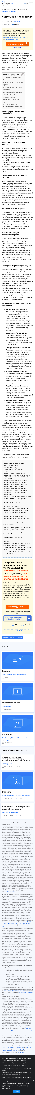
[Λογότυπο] (7, 3)
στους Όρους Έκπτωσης (26, 1030)
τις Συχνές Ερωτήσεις (10, 891)
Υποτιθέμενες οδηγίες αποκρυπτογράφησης (10, 96)
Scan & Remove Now (15, 44)
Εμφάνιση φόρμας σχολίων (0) (12, 637)
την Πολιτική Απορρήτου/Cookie (9, 923)
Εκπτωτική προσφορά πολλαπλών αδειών (13, 618)
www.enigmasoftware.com (19, 969)
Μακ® (22, 626)
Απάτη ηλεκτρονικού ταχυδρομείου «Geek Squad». (16, 759)
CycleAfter (7, 734)
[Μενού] (31, 3)
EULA (28, 37)
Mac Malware (6, 738)
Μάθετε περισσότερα (7, 1088)
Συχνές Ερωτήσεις (23, 1049)
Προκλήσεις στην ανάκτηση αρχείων (12, 101)
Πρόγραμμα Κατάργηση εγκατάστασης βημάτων (19, 1058)
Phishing (5, 764)
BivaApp (6, 671)
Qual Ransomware (11, 703)
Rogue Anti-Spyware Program (11, 795)
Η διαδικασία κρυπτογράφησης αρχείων (13, 83)
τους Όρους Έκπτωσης (25, 923)
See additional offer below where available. (15, 37)
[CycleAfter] (17, 723)
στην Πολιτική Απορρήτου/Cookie (10, 1030)
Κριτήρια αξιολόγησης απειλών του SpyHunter (14, 1060)
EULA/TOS (28, 921)
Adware (13, 738)
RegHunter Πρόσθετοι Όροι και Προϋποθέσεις (14, 1065)
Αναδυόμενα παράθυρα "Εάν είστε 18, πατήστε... (16, 807)
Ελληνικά (27, 3)
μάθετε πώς (21, 1052)
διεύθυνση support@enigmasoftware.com (14, 990)
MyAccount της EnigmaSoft (26, 992)
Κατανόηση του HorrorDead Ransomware (12, 79)
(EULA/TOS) (27, 1028)
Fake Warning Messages (10, 812)
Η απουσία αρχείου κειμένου (12, 92)
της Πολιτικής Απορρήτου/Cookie (16, 1047)
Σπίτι (3, 1058)
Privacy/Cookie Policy (12, 39)
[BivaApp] (17, 660)
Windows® (15, 626)
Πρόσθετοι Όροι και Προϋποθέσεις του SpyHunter (15, 1063)
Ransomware (21, 9)
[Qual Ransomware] (17, 691)
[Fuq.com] (17, 780)
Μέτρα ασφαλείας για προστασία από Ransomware (12, 106)
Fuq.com (6, 792)
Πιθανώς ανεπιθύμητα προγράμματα (14, 674)
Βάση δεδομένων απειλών (9, 9)
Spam (10, 764)
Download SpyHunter (15, 607)
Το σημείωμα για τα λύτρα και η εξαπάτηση (13, 88)
